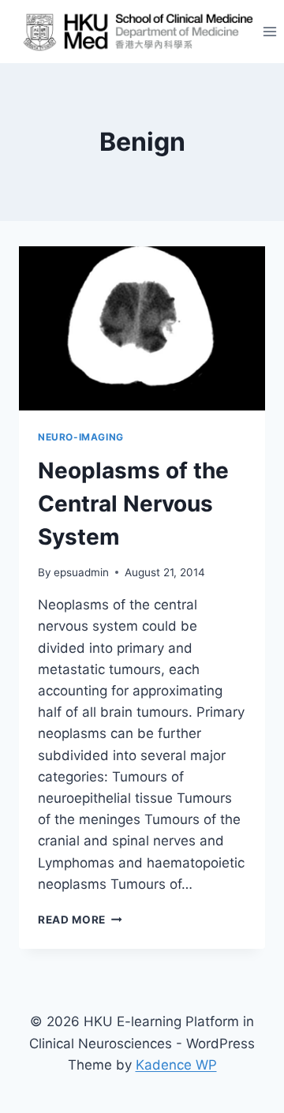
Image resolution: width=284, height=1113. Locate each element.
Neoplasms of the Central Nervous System (133, 503)
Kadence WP (176, 1065)
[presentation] (142, 328)
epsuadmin (81, 572)
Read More (80, 919)
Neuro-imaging (81, 437)
